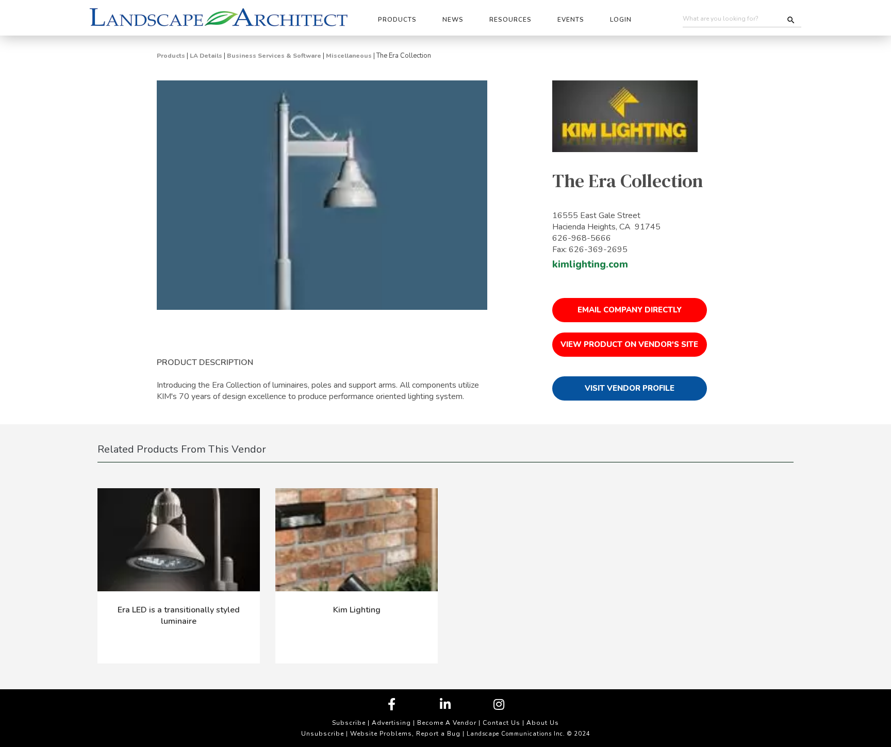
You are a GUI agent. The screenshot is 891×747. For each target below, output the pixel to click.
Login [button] (621, 19)
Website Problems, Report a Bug (405, 733)
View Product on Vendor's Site (629, 344)
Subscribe (349, 723)
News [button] (453, 19)
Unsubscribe (322, 733)
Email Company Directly (630, 310)
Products (171, 56)
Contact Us (501, 723)
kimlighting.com (590, 264)
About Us (542, 723)
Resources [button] (510, 19)
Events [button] (570, 19)
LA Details (206, 56)
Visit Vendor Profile (629, 388)
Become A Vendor (446, 723)
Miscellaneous (349, 56)
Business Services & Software (274, 56)
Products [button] (397, 19)
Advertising (391, 723)
